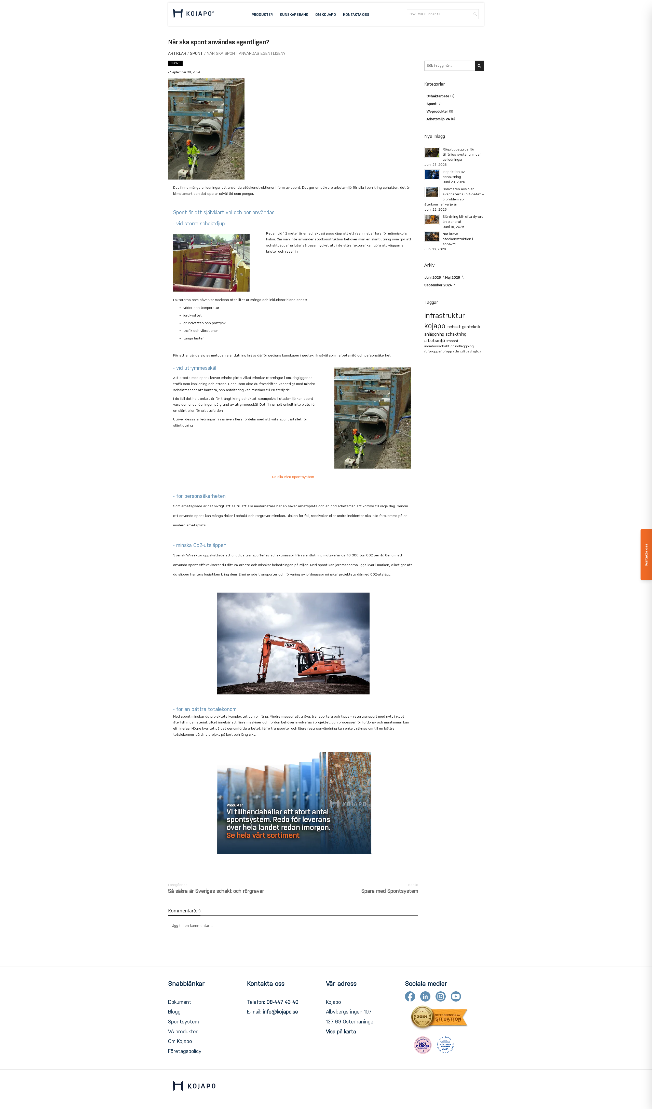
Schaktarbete (438, 96)
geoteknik (471, 327)
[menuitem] (262, 14)
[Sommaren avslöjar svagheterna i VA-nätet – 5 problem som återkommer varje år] (432, 192)
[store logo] (193, 14)
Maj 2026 (453, 277)
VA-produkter (438, 111)
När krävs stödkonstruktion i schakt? (458, 239)
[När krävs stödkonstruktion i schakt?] (432, 236)
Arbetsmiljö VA (439, 119)
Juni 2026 (433, 277)
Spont (197, 53)
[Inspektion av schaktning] (432, 174)
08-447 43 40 (282, 1002)
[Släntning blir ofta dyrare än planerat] (432, 219)
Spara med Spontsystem (389, 888)
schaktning (455, 334)
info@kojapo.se (280, 1012)
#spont (452, 341)
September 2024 (438, 285)
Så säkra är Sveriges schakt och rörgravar (216, 888)
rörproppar (433, 351)
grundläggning (462, 346)
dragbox (475, 351)
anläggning (434, 334)
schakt (454, 327)
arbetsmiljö (435, 340)
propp (448, 351)
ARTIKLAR (177, 53)
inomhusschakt (437, 346)
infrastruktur (444, 315)
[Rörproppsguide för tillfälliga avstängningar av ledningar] (432, 152)
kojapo (435, 326)
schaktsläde (461, 351)
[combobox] (443, 14)
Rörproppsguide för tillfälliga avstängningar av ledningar (462, 154)
